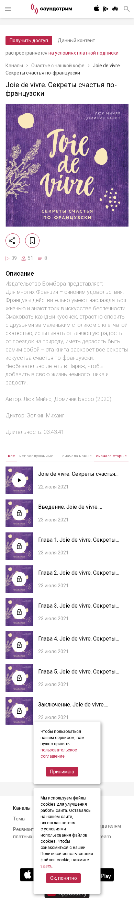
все (11, 456)
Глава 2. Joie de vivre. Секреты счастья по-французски (77, 576)
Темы (19, 818)
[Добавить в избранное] (32, 240)
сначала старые (111, 456)
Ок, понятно (63, 878)
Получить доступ (29, 40)
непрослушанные (36, 456)
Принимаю (62, 771)
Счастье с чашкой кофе (58, 65)
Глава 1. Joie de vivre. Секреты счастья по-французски (77, 543)
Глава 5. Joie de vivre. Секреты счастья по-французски (77, 675)
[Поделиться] (12, 240)
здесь (46, 866)
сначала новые (77, 456)
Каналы (14, 65)
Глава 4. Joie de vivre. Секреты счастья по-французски (77, 642)
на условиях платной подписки (83, 53)
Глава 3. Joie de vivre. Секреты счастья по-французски (77, 609)
